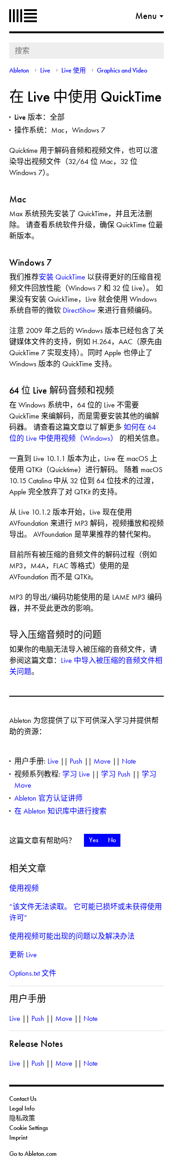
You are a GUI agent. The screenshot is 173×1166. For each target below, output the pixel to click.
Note (129, 761)
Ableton (23, 15)
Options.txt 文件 (32, 973)
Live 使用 (73, 70)
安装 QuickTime (62, 277)
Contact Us (22, 1098)
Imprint (18, 1137)
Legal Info (22, 1108)
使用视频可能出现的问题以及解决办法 (72, 936)
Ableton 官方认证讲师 (48, 798)
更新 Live (23, 955)
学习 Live (76, 774)
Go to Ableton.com (33, 1153)
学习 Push (116, 774)
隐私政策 (22, 1118)
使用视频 (24, 888)
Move (102, 761)
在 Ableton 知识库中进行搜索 (60, 811)
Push (76, 761)
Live (45, 70)
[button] (93, 840)
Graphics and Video (122, 70)
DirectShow (79, 310)
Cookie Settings (28, 1127)
